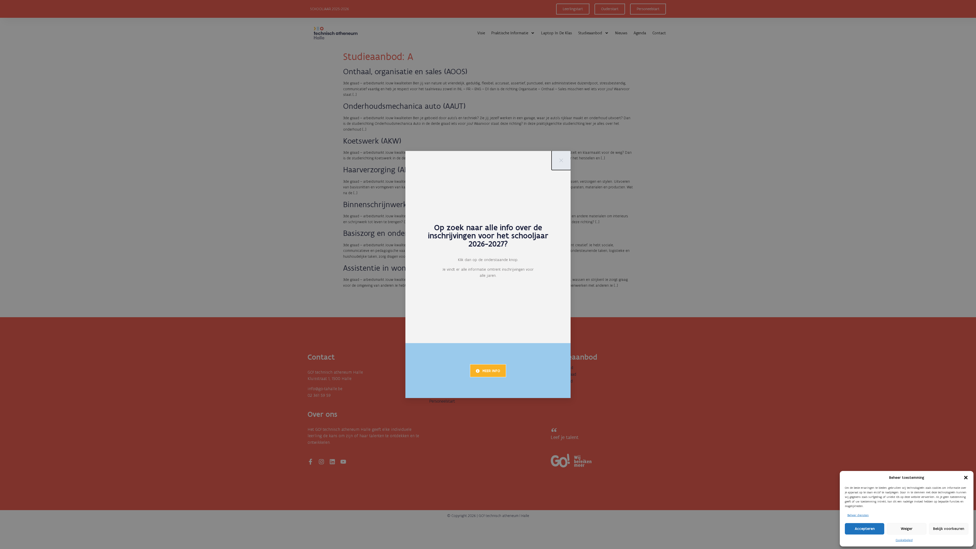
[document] (488, 274)
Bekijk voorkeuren (948, 528)
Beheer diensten (858, 515)
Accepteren (865, 528)
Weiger (906, 528)
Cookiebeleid (904, 540)
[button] (965, 477)
